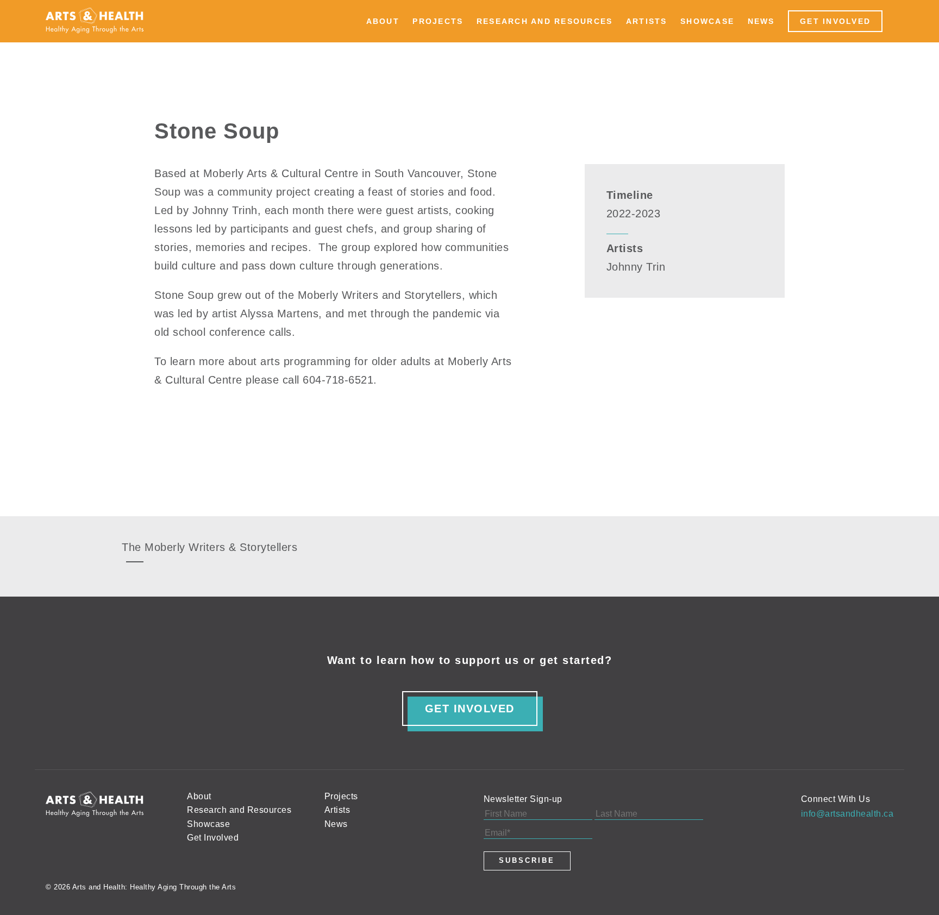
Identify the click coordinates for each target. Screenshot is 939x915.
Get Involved (835, 21)
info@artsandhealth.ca (847, 813)
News (761, 21)
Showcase (707, 21)
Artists (646, 21)
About (382, 21)
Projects (437, 21)
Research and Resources (545, 21)
